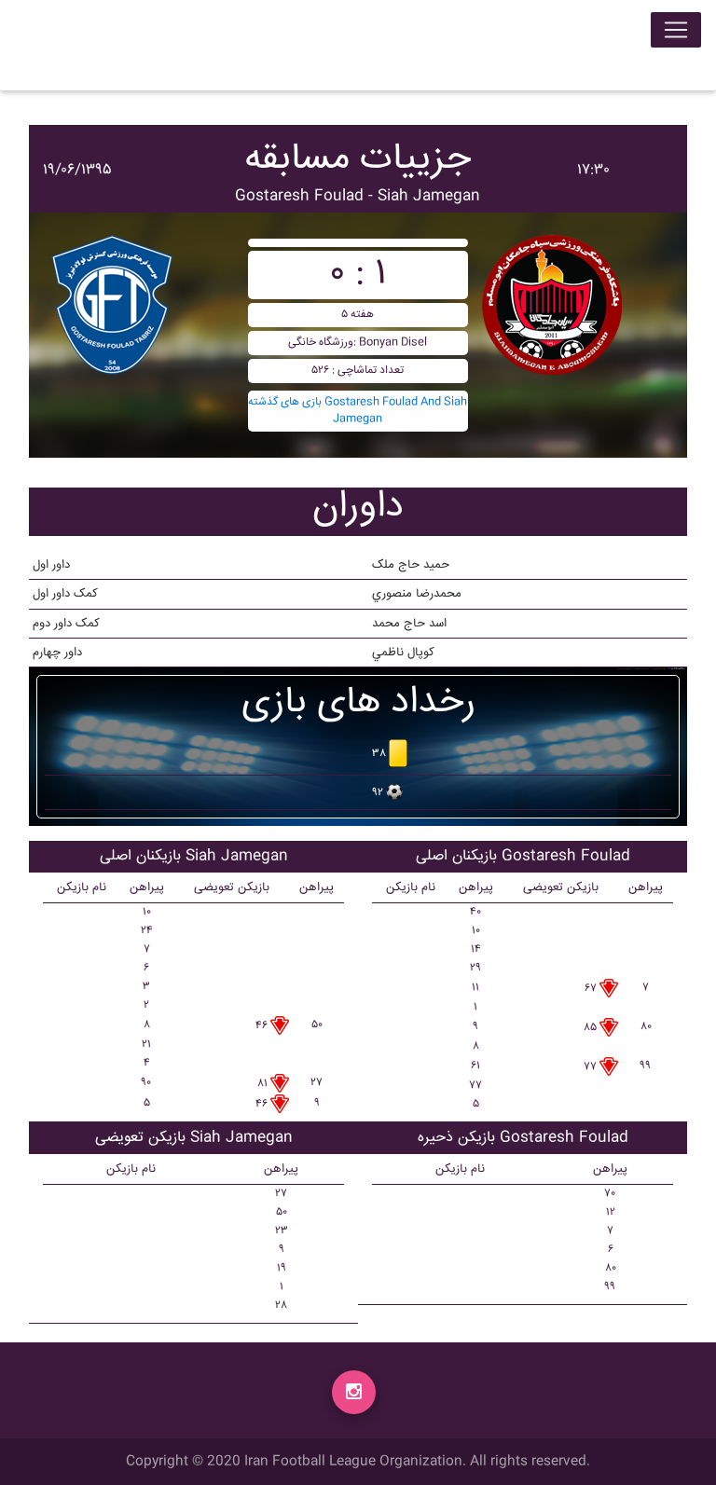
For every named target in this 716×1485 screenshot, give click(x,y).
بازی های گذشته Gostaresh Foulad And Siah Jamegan (357, 410)
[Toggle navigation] (676, 30)
